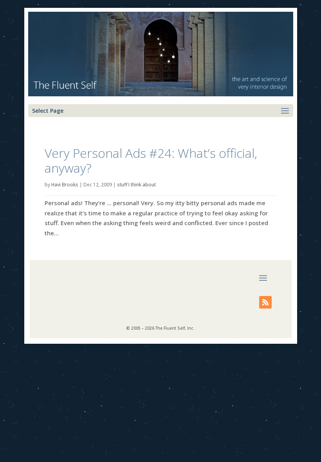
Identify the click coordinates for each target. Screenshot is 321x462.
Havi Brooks (64, 184)
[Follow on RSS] (265, 302)
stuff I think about (136, 184)
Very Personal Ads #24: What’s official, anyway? (151, 160)
